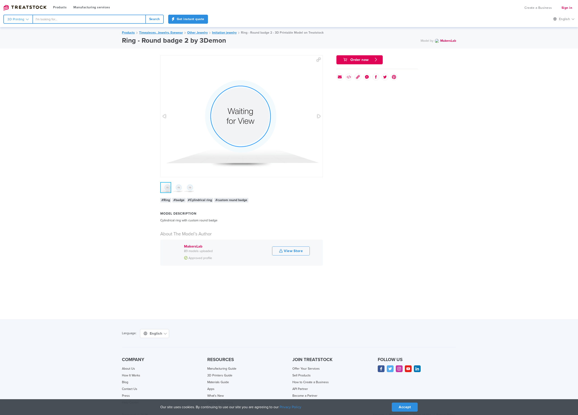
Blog (125, 382)
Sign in (567, 8)
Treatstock (24, 7)
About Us (128, 369)
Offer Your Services (306, 369)
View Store (293, 251)
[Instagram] (399, 368)
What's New (215, 396)
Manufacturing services (91, 7)
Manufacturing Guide (221, 369)
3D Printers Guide (219, 375)
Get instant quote (190, 19)
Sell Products (301, 375)
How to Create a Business (310, 382)
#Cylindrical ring (200, 200)
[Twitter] (390, 368)
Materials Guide (218, 382)
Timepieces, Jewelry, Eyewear (161, 33)
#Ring (165, 200)
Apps (210, 389)
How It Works (131, 375)
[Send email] (339, 77)
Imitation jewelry (224, 33)
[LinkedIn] (417, 368)
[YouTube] (408, 368)
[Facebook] (381, 368)
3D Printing (16, 19)
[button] (318, 59)
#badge (178, 200)
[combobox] (89, 19)
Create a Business (538, 8)
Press (126, 396)
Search (154, 19)
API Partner (300, 389)
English (565, 19)
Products (60, 7)
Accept (405, 407)
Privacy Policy (290, 407)
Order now (360, 60)
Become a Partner (304, 396)
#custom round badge (231, 200)
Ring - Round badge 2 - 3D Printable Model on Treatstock (282, 33)
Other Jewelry (197, 33)
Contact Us (129, 389)
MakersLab (448, 41)
